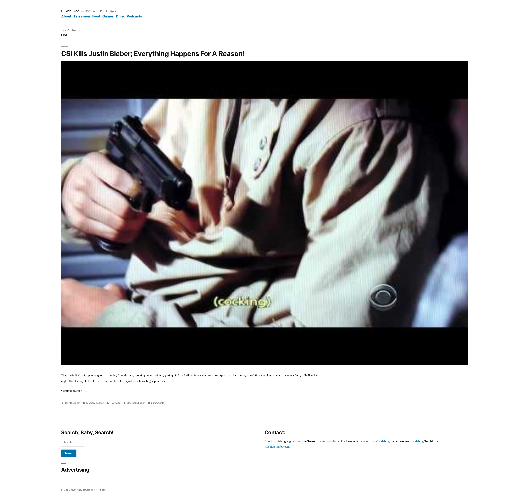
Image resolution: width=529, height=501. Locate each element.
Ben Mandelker (72, 403)
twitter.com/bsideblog (332, 441)
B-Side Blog (70, 11)
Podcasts (134, 16)
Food (96, 16)
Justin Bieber (138, 403)
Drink (120, 16)
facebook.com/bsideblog (375, 441)
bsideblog (418, 441)
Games (108, 16)
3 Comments (157, 403)
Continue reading (74, 391)
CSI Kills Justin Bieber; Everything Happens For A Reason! (153, 53)
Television (81, 16)
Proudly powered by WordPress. (90, 489)
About (66, 16)
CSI (128, 403)
